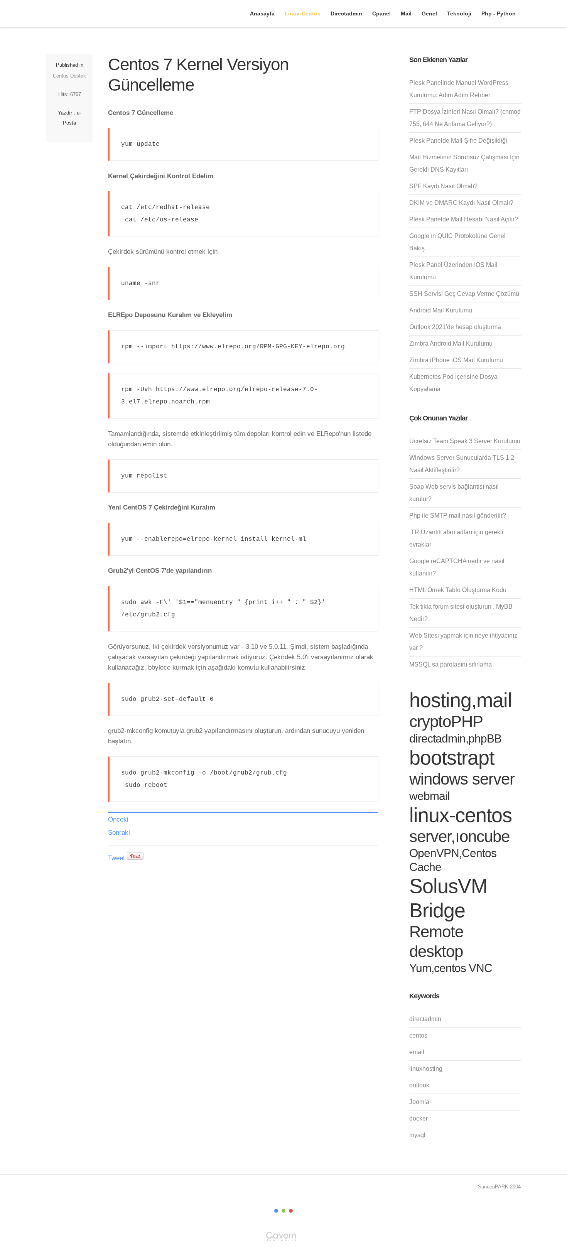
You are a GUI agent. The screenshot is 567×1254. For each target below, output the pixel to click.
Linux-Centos (303, 13)
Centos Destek (69, 76)
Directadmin (346, 13)
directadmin (425, 1019)
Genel (429, 13)
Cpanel (381, 13)
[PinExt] (135, 858)
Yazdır (65, 113)
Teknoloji (459, 13)
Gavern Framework (283, 1239)
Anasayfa (262, 13)
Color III (291, 1211)
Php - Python (498, 13)
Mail (406, 13)
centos (418, 1035)
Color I (276, 1211)
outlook (419, 1085)
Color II (283, 1211)
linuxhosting (425, 1068)
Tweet (116, 858)
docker (418, 1118)
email (416, 1052)
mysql (417, 1135)
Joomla (419, 1102)
